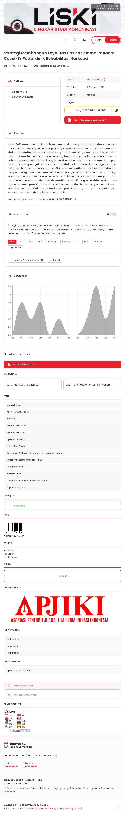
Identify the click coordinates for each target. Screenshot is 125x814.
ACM (12, 241)
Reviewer (11, 418)
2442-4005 (99, 9)
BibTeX (54, 260)
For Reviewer (11, 557)
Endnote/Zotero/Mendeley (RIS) (27, 260)
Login (98, 40)
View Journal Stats (23, 685)
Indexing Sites (14, 473)
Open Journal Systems (18, 670)
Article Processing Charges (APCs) (25, 459)
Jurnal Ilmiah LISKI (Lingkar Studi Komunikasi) (31, 755)
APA (31, 241)
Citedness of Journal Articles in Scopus (27, 480)
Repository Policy (16, 487)
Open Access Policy (17, 439)
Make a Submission (23, 364)
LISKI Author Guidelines (26, 384)
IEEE (77, 241)
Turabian (97, 241)
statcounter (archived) (25, 694)
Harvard (66, 241)
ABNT (40, 241)
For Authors (12, 646)
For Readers (13, 639)
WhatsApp (19, 505)
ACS (22, 241)
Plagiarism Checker (17, 425)
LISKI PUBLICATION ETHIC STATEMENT (92, 384)
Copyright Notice (15, 466)
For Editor (9, 553)
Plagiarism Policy (15, 432)
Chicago (52, 241)
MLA (86, 241)
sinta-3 (62, 575)
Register (112, 40)
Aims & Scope (14, 405)
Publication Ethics (16, 446)
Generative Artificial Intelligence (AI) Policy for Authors (35, 453)
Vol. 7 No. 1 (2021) (20, 66)
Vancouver (15, 247)
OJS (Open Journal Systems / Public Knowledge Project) (54, 808)
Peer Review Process (18, 411)
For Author (9, 550)
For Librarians (14, 652)
